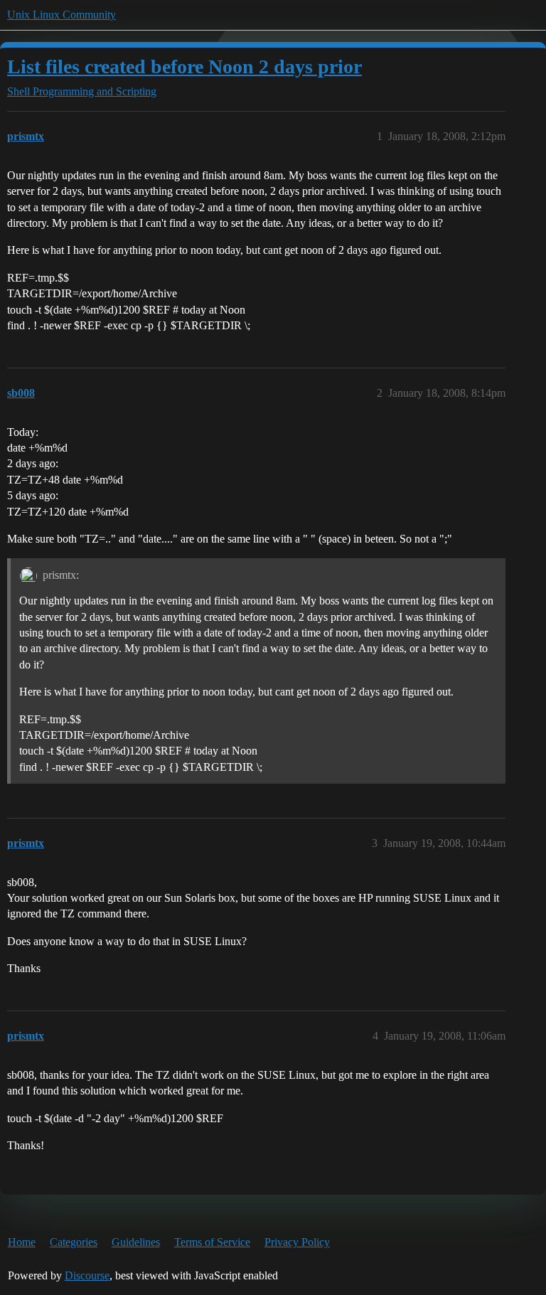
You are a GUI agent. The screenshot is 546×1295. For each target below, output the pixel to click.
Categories (73, 1242)
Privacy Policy (297, 1242)
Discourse (87, 1275)
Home (22, 1242)
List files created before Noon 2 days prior (184, 66)
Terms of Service (212, 1242)
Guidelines (136, 1242)
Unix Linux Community (61, 15)
